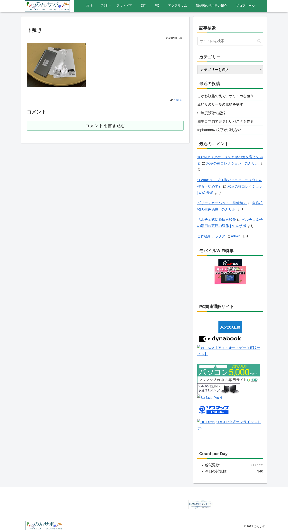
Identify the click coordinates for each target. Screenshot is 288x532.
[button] (259, 41)
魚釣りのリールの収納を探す (220, 104)
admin (236, 236)
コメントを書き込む (105, 125)
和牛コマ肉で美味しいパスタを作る (225, 121)
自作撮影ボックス (211, 236)
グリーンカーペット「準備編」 (222, 203)
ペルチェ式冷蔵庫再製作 (216, 220)
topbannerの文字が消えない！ (221, 130)
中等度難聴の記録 (211, 113)
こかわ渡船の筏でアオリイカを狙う (225, 96)
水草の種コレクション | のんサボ (232, 163)
